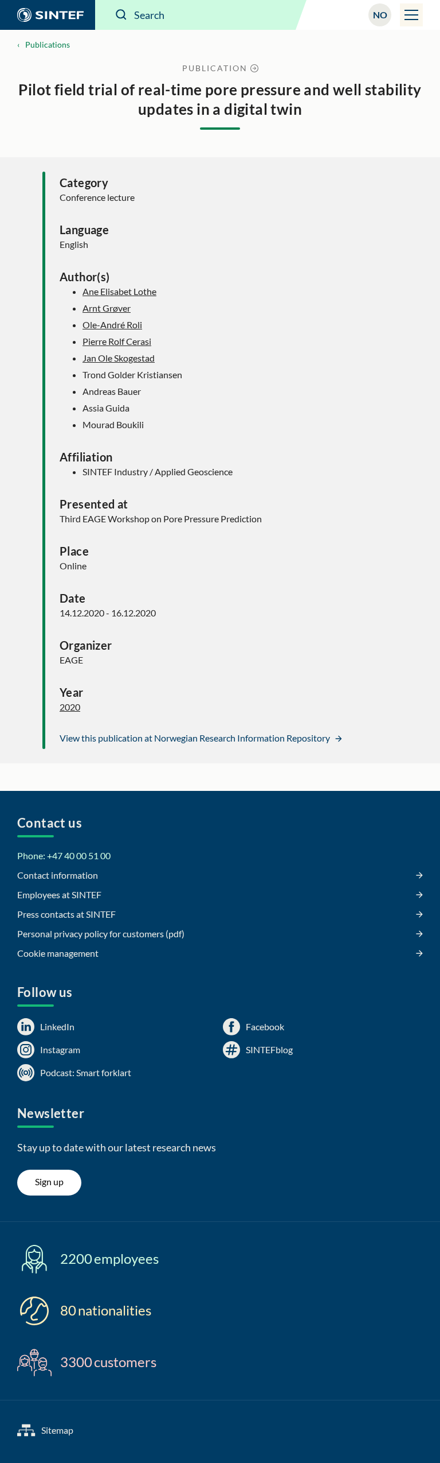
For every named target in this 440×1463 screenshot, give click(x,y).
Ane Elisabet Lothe (119, 291)
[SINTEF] (47, 15)
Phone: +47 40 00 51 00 (64, 855)
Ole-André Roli (112, 324)
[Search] (121, 15)
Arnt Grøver (106, 307)
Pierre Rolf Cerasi (116, 341)
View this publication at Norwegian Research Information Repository (196, 737)
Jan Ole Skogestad (118, 357)
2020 (70, 706)
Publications (47, 44)
